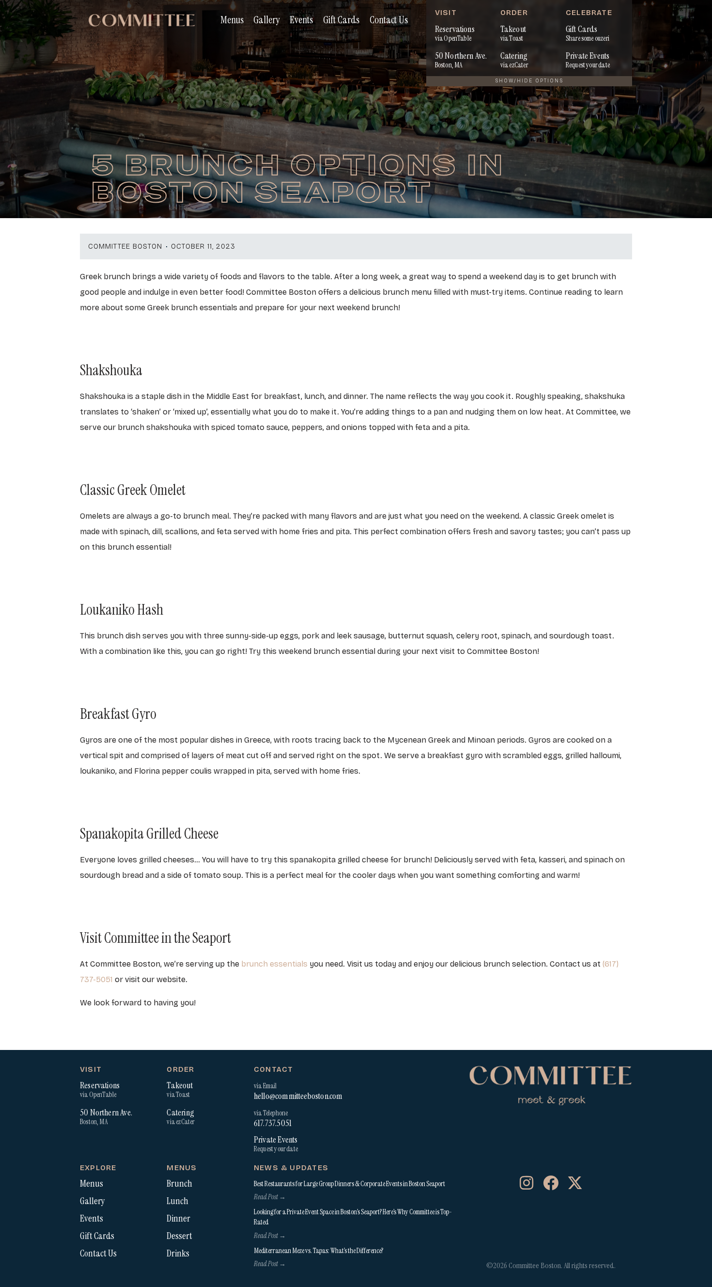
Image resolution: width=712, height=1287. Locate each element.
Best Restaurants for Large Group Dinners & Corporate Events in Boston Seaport (349, 1183)
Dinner (178, 1218)
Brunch (179, 1184)
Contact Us (389, 19)
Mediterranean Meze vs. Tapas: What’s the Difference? (318, 1250)
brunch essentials (273, 964)
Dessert (179, 1236)
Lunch (177, 1201)
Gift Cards (341, 19)
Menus (232, 19)
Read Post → (270, 1196)
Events (301, 19)
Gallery (266, 19)
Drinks (178, 1253)
